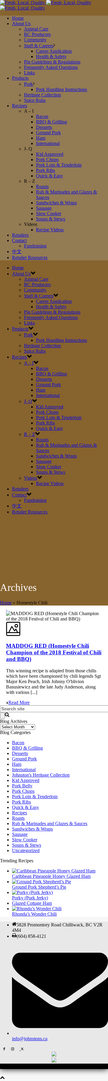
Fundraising (35, 245)
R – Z (29, 434)
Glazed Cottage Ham (32, 903)
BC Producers (37, 34)
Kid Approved (49, 154)
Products (20, 78)
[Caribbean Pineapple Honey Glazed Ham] (53, 870)
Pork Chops (47, 159)
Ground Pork (48, 132)
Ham (40, 138)
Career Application (54, 51)
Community (35, 39)
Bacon (42, 116)
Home (18, 18)
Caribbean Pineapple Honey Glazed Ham (51, 876)
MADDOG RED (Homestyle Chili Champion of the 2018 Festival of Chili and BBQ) (53, 652)
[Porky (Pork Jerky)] (32, 892)
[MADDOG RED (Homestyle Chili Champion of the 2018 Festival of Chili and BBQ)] (6, 608)
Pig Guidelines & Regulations (52, 61)
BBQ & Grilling (51, 121)
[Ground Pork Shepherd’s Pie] (41, 881)
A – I (29, 363)
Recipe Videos (50, 229)
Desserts (44, 127)
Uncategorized (26, 850)
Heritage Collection (42, 94)
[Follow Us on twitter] (22, 1048)
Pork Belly (22, 785)
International (48, 143)
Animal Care (36, 28)
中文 (17, 251)
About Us (21, 23)
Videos (30, 478)
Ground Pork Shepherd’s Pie (39, 887)
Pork (28, 84)
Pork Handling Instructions (61, 89)
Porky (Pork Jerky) (30, 897)
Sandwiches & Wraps (56, 202)
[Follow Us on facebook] (4, 1048)
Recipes (19, 105)
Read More (19, 702)
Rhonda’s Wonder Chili (34, 914)
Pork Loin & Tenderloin (59, 164)
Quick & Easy (49, 175)
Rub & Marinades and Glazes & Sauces (49, 823)
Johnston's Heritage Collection (41, 774)
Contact (19, 240)
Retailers (20, 235)
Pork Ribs (45, 170)
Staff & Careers (38, 45)
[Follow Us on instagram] (12, 1048)
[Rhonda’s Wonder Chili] (37, 908)
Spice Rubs (35, 100)
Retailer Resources (29, 257)
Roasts (42, 186)
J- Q (28, 401)
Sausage (44, 208)
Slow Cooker (48, 213)
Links (29, 72)
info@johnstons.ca (29, 1038)
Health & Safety (51, 56)
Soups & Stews (50, 218)
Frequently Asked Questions (51, 67)
